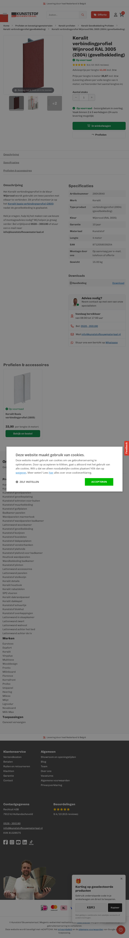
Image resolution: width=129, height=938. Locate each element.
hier (51, 472)
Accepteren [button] (99, 481)
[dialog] (64, 469)
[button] (27, 481)
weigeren (21, 472)
